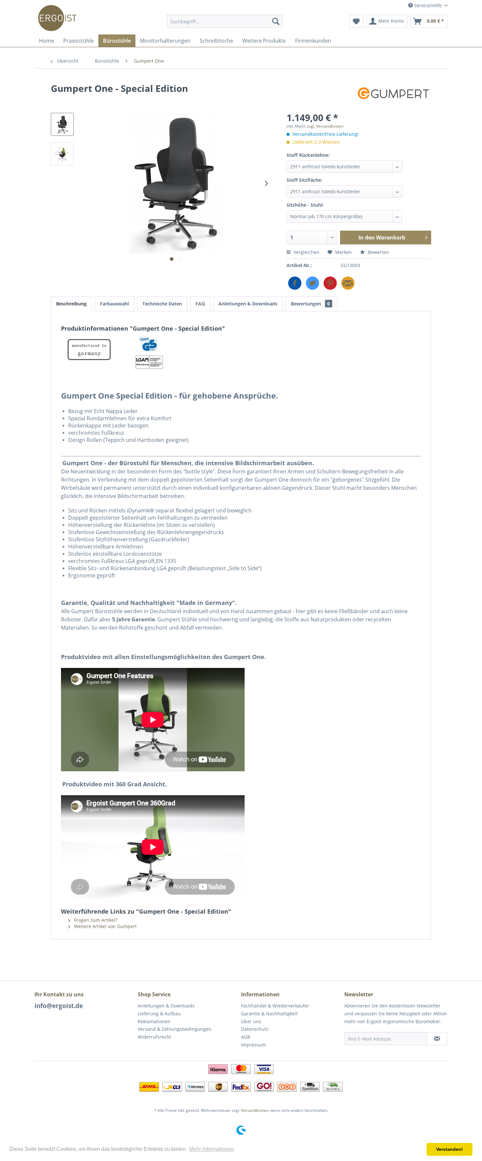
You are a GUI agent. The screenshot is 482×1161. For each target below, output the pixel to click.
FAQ (200, 304)
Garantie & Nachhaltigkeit (269, 1013)
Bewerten (378, 252)
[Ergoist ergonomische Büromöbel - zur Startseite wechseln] (57, 23)
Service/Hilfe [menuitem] (428, 5)
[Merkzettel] (356, 21)
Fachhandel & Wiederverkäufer (275, 1006)
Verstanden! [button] (449, 1149)
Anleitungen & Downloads (247, 304)
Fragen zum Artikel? (95, 920)
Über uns (251, 1021)
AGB (245, 1037)
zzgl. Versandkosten (325, 126)
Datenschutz (255, 1029)
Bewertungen (310, 304)
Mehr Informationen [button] (211, 1149)
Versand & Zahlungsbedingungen (174, 1029)
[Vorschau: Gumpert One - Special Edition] (62, 124)
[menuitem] (225, 21)
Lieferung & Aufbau (159, 1013)
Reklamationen (154, 1021)
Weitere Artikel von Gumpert (105, 926)
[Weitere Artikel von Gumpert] (393, 94)
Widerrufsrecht (154, 1037)
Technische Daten (162, 304)
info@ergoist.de (58, 1006)
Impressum (253, 1045)
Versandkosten (254, 1110)
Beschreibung (71, 304)
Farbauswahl (114, 304)
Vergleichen (305, 252)
